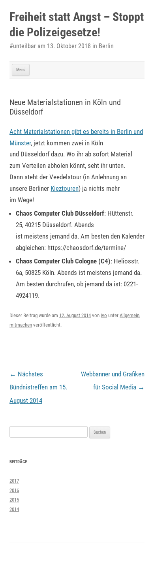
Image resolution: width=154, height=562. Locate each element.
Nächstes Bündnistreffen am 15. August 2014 (38, 387)
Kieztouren (65, 188)
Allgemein (129, 315)
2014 (14, 509)
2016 (14, 490)
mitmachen (20, 325)
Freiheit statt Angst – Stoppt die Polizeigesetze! (76, 24)
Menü (20, 69)
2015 (14, 500)
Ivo (104, 315)
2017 (14, 481)
